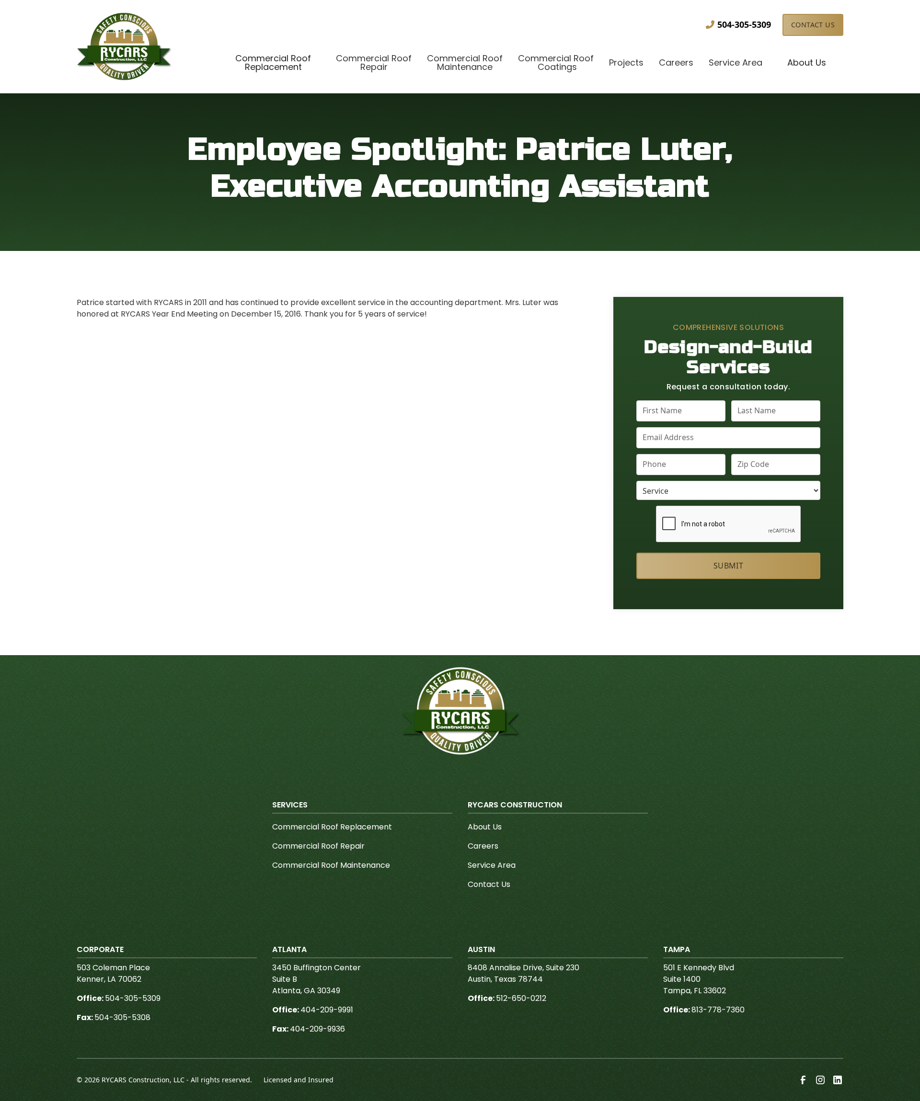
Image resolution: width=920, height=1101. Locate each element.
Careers (483, 845)
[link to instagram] (820, 1080)
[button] (273, 63)
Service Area (492, 865)
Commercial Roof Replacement (332, 826)
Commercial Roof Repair (318, 845)
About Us (485, 826)
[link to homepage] (124, 46)
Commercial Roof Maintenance (331, 865)
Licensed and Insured (299, 1079)
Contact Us (813, 24)
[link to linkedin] (837, 1080)
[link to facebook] (803, 1080)
